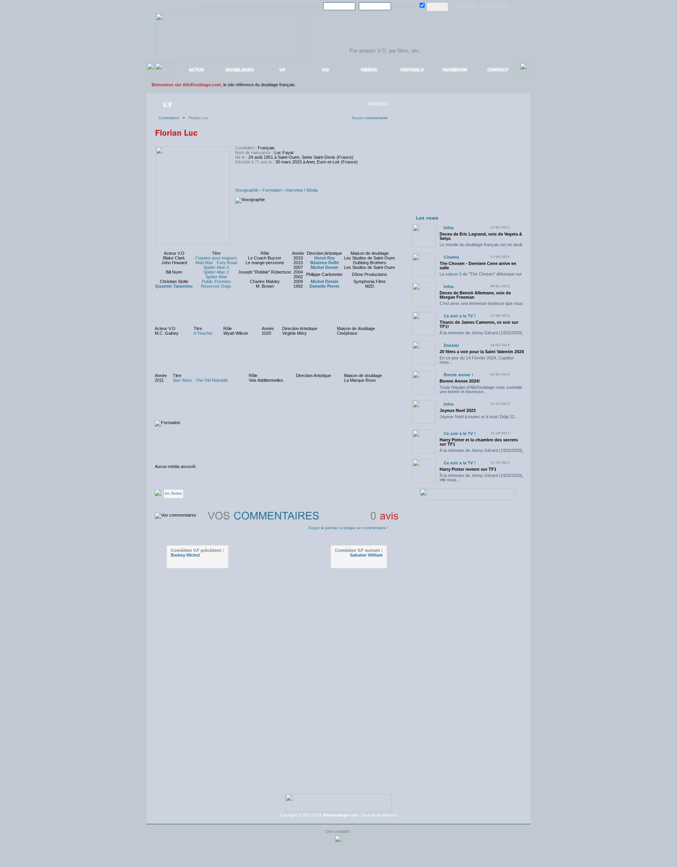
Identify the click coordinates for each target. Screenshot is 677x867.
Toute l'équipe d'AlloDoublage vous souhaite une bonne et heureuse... (481, 389)
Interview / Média (302, 190)
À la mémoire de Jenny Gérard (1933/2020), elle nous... (481, 334)
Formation (272, 190)
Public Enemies (216, 281)
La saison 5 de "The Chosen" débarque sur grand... (481, 276)
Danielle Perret (324, 286)
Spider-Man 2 (216, 272)
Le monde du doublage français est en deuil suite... (481, 246)
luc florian (173, 493)
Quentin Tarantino (174, 286)
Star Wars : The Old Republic (200, 380)
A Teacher (203, 333)
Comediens (171, 118)
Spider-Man (216, 276)
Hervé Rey (324, 258)
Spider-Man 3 (216, 267)
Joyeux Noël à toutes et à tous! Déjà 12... (479, 416)
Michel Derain (324, 267)
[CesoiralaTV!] (459, 316)
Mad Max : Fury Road (216, 262)
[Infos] (448, 227)
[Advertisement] (467, 164)
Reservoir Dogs (216, 286)
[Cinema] (451, 257)
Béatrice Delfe (324, 262)
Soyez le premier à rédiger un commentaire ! (348, 528)
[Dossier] (451, 345)
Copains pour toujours (216, 258)
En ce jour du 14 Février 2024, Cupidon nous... (477, 360)
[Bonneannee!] (458, 374)
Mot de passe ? (495, 7)
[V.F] (168, 104)
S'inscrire (465, 7)
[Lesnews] (427, 217)
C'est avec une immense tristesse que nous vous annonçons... (481, 305)
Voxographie (247, 190)
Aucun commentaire (370, 118)
